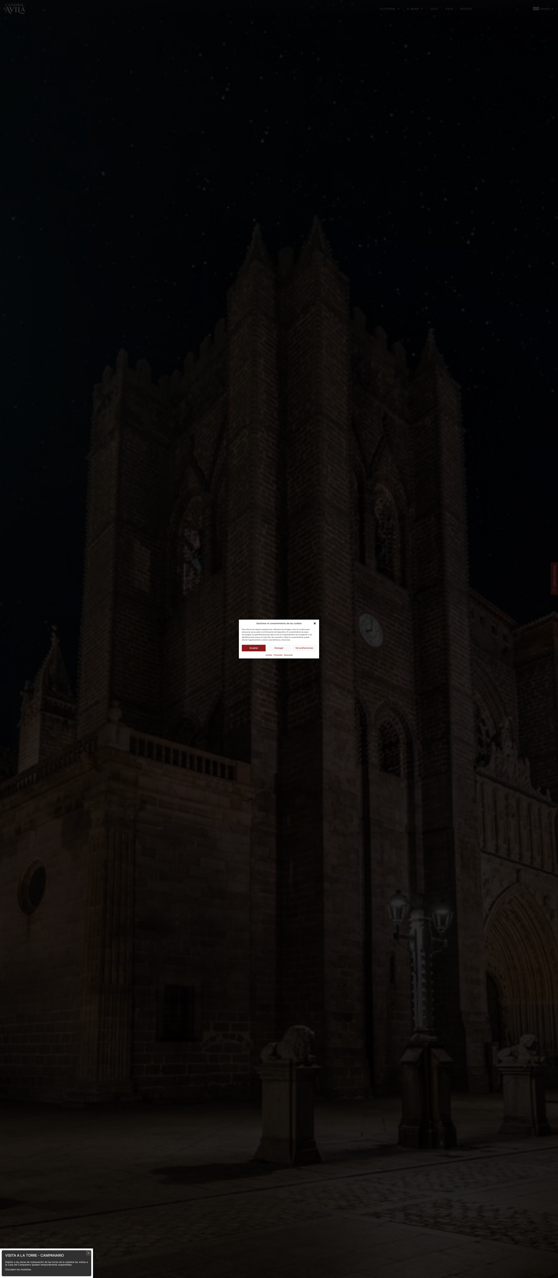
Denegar (279, 648)
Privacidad (278, 655)
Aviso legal (288, 655)
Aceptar (254, 648)
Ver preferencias (304, 648)
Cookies (268, 655)
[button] (314, 623)
